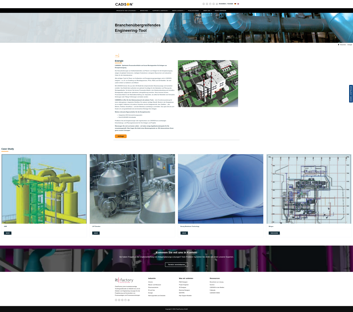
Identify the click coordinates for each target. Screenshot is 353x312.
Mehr (8, 233)
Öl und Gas (151, 290)
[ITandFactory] (125, 280)
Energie (150, 292)
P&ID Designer (183, 282)
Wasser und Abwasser (154, 284)
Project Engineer (184, 284)
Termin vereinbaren (176, 265)
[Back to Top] (348, 297)
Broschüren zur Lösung (216, 282)
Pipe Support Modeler (185, 295)
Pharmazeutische (153, 287)
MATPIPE (181, 292)
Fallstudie (212, 290)
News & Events (178, 10)
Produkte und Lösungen (126, 10)
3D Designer (182, 287)
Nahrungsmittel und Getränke (156, 295)
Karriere (212, 284)
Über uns (207, 10)
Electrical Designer (184, 290)
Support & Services (160, 10)
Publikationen (193, 10)
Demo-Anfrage (220, 10)
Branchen (144, 10)
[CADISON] (124, 4)
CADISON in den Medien (217, 287)
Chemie (150, 282)
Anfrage (121, 136)
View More (274, 233)
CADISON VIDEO (215, 292)
